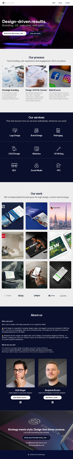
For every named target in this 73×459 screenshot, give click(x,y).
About (60, 3)
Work (53, 3)
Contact (67, 3)
